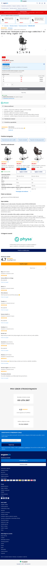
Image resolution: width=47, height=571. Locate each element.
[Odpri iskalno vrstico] (37, 3)
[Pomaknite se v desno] (45, 12)
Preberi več (10, 130)
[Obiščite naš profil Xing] (8, 498)
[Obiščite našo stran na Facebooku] (4, 498)
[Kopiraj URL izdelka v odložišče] (45, 30)
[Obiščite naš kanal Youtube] (1, 498)
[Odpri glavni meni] (1, 3)
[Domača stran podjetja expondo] (2, 25)
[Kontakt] (39, 3)
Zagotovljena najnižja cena (8, 98)
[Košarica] (44, 3)
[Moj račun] (42, 3)
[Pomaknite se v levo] (1, 12)
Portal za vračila (23, 464)
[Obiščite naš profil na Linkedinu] (6, 498)
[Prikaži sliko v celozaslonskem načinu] (45, 50)
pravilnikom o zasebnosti (24, 447)
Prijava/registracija (6, 68)
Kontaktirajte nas (23, 460)
